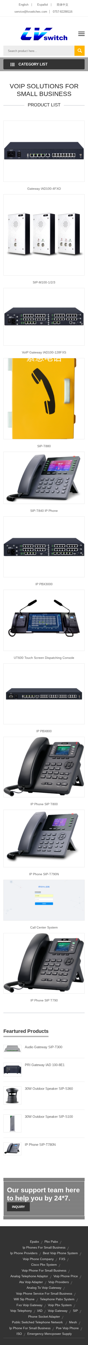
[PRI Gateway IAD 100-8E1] (12, 1069)
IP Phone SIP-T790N (44, 874)
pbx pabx (51, 1241)
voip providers (58, 1282)
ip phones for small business (44, 1247)
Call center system (44, 927)
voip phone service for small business (44, 1293)
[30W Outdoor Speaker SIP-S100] (12, 1123)
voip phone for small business (44, 1270)
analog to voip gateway (44, 1287)
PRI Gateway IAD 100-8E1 (45, 1065)
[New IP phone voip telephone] (44, 477)
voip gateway (57, 1310)
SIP (75, 1310)
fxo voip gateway (29, 1305)
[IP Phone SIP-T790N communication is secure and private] (44, 838)
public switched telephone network (37, 1322)
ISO (19, 1334)
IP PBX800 (44, 731)
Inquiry (18, 1207)
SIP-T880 (44, 446)
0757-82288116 (62, 11)
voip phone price (65, 1276)
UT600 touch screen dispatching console (44, 658)
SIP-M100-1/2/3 (44, 282)
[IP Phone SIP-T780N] (12, 1148)
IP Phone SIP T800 (44, 804)
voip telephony (21, 1310)
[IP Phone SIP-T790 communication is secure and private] (44, 963)
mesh (73, 1322)
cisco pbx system (44, 1264)
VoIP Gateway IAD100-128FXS (44, 352)
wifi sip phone (24, 1299)
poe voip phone (67, 1328)
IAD (39, 1310)
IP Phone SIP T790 (44, 1000)
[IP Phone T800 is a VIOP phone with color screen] (44, 767)
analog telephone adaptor (29, 1276)
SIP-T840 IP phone (44, 510)
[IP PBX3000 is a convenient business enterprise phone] (44, 546)
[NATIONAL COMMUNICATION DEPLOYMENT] (44, 620)
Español (42, 4)
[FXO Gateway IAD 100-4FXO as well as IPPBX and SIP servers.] (44, 151)
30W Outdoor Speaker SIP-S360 (49, 1088)
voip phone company (38, 1259)
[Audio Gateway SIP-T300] (12, 1048)
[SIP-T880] (44, 398)
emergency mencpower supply (49, 1334)
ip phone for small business (30, 1328)
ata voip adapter (31, 1282)
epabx (34, 1241)
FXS (62, 1259)
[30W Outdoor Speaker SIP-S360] (12, 1095)
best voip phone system (60, 1253)
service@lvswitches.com (30, 11)
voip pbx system (60, 1305)
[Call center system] (44, 900)
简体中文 (62, 4)
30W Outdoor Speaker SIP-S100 (49, 1116)
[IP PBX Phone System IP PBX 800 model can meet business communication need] (44, 693)
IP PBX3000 (44, 584)
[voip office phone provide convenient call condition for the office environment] (44, 316)
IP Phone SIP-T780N (40, 1144)
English (23, 4)
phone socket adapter (44, 1316)
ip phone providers (23, 1253)
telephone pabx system (57, 1299)
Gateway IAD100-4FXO (44, 188)
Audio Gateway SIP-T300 (43, 1047)
